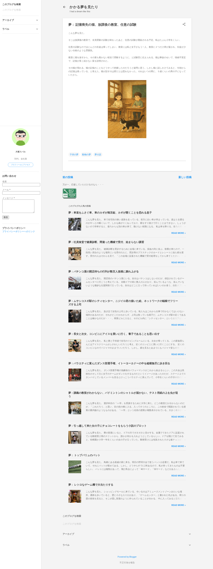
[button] (184, 24)
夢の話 (98, 154)
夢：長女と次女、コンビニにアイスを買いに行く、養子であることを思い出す (114, 333)
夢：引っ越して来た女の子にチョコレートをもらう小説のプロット (107, 425)
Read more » (178, 233)
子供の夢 (74, 154)
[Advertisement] (11, 79)
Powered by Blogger (127, 557)
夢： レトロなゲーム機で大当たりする (90, 484)
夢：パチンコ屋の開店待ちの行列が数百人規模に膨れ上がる (103, 271)
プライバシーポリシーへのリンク (18, 231)
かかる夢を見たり (84, 7)
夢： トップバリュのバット (84, 455)
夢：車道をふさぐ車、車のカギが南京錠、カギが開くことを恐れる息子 (110, 212)
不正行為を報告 (127, 562)
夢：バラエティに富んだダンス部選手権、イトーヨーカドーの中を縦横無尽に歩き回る (119, 363)
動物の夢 (86, 154)
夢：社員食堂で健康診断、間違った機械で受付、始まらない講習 (106, 242)
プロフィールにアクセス (20, 165)
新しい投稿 (185, 177)
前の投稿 (68, 177)
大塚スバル (21, 151)
